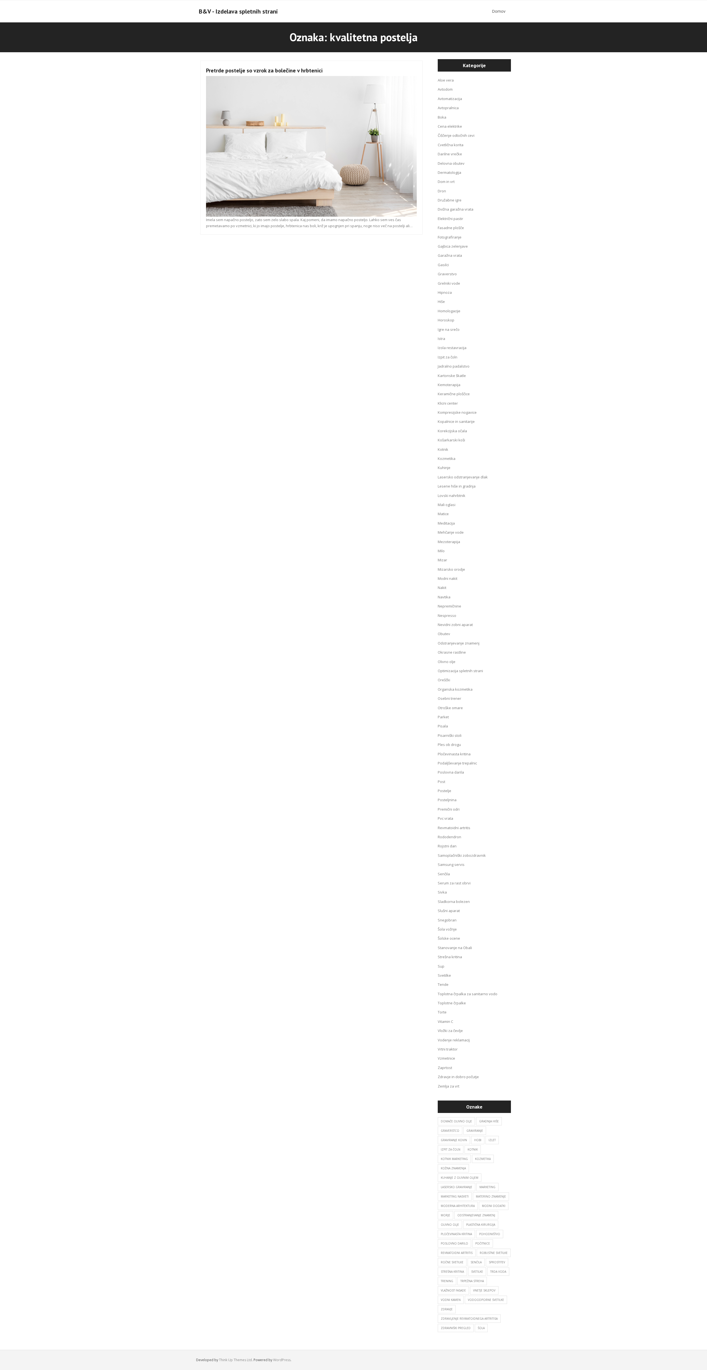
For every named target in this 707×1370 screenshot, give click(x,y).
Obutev (444, 633)
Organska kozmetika (455, 689)
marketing (487, 1187)
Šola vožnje (447, 929)
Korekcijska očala (452, 430)
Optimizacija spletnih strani (460, 670)
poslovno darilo (454, 1243)
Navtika (444, 596)
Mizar (442, 559)
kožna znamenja (453, 1168)
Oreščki (444, 679)
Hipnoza (445, 292)
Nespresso (447, 615)
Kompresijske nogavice (457, 412)
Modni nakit (447, 578)
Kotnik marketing (454, 1159)
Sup (441, 966)
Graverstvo (447, 273)
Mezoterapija (449, 541)
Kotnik (443, 449)
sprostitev (497, 1262)
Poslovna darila (451, 772)
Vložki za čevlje (450, 1030)
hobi (477, 1140)
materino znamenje (491, 1196)
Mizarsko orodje (451, 569)
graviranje (474, 1131)
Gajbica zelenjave (453, 246)
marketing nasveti (455, 1196)
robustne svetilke (494, 1253)
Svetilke (444, 975)
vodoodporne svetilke (486, 1300)
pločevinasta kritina (456, 1234)
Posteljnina (447, 799)
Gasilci (443, 264)
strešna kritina (452, 1272)
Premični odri (449, 809)
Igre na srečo (449, 329)
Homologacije (449, 310)
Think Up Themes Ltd (235, 1360)
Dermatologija (449, 172)
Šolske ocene (449, 938)
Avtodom (445, 89)
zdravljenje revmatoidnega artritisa (469, 1319)
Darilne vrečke (450, 153)
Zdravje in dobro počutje (458, 1076)
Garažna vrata (450, 255)
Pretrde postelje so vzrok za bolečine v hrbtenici (264, 70)
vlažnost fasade (453, 1290)
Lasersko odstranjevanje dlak (463, 477)
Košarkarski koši (451, 440)
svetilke (477, 1272)
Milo (441, 550)
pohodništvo (489, 1234)
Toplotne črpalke (452, 1002)
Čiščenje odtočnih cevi (456, 135)
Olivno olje (446, 661)
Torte (442, 1012)
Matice (443, 513)
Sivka (442, 892)
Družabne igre (449, 200)
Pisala (443, 726)
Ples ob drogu (449, 744)
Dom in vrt (446, 181)
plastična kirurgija (480, 1225)
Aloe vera (446, 80)
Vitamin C (445, 1021)
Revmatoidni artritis (454, 827)
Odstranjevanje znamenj (458, 643)
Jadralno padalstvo (453, 366)
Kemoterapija (449, 384)
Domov (498, 11)
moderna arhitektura (458, 1206)
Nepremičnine (449, 606)
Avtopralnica (448, 107)
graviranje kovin (454, 1140)
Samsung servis (451, 864)
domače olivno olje (456, 1121)
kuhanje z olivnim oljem (459, 1178)
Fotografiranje (449, 237)
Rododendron (449, 836)
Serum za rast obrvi (454, 883)
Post (441, 781)
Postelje (444, 790)
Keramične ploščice (454, 393)
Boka (442, 117)
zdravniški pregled (456, 1328)
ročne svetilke (452, 1262)
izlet (492, 1140)
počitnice (482, 1243)
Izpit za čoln (447, 357)
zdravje (447, 1309)
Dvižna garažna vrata (455, 209)
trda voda (498, 1272)
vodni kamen (451, 1300)
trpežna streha (472, 1281)
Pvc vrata (445, 818)
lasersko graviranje (456, 1187)
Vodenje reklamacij (454, 1040)
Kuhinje (444, 467)
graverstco (450, 1131)
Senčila (444, 873)
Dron (442, 190)
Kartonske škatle (452, 375)
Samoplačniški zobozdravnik (462, 855)
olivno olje (450, 1225)
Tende (443, 984)
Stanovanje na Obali (455, 947)
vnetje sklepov (484, 1290)
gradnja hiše (489, 1121)
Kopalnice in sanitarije (456, 421)
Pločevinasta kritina (454, 753)
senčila (476, 1262)
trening (447, 1281)
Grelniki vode (449, 283)
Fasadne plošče (451, 227)
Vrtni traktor (448, 1049)
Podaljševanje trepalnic (457, 763)
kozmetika (483, 1159)
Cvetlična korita (450, 144)
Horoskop (446, 320)
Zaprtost (445, 1067)
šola (481, 1328)
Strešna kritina (450, 956)
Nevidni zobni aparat (455, 624)
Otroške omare (450, 707)
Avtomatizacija (450, 98)
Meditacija (446, 523)
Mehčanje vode (451, 532)
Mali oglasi (446, 504)
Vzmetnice (446, 1058)
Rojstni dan (447, 846)
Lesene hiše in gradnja (457, 486)
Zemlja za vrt (448, 1086)
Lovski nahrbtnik (451, 495)
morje (445, 1215)
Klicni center (448, 403)
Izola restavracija (452, 347)
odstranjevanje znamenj (476, 1215)
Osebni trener (449, 698)
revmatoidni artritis (457, 1253)
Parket (443, 716)
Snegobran (447, 920)
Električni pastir (450, 218)
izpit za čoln (450, 1149)
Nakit (442, 587)
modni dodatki (493, 1206)
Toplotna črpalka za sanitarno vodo (467, 993)
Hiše (441, 301)
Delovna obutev (451, 163)
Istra (441, 338)
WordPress (282, 1360)
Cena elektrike (450, 126)
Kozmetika (446, 458)
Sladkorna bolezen (454, 901)
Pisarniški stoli (449, 735)
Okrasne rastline (452, 652)
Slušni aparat (449, 910)
